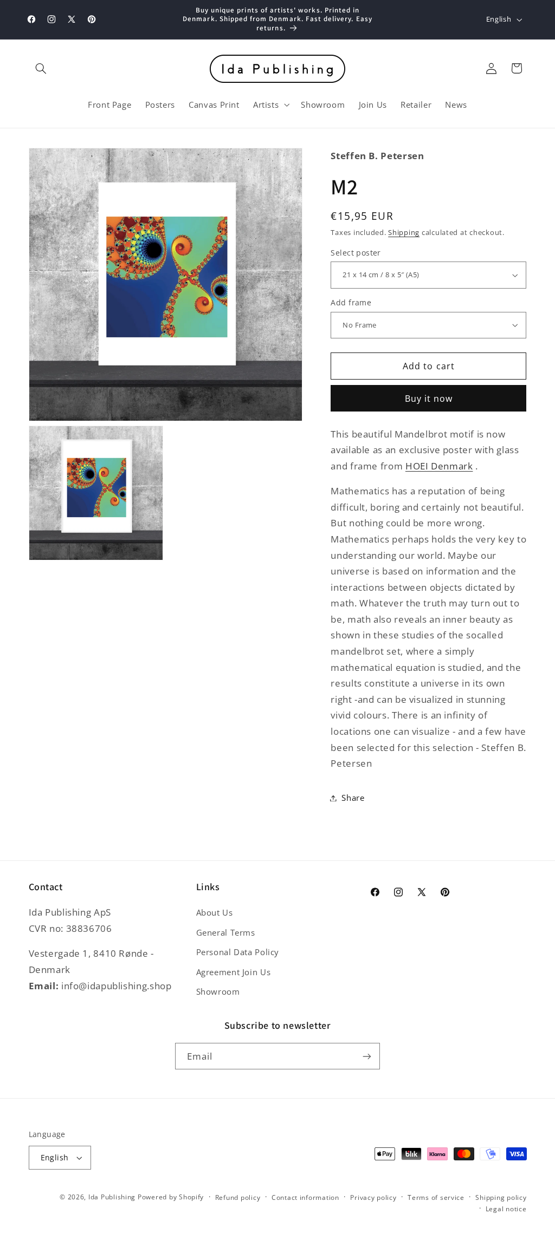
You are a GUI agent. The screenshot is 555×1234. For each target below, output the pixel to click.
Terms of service (436, 1197)
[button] (41, 68)
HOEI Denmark (439, 466)
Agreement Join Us (233, 972)
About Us (214, 912)
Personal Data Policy (238, 951)
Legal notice (506, 1209)
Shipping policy (500, 1197)
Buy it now (429, 398)
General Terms (225, 932)
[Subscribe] (366, 1056)
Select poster (355, 252)
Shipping (404, 232)
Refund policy (238, 1197)
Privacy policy (373, 1197)
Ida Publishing (111, 1197)
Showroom (218, 991)
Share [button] (352, 797)
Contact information (305, 1197)
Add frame (351, 302)
